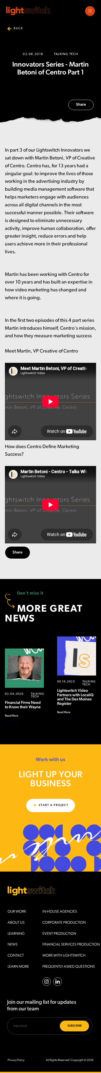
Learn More (18, 967)
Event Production (59, 934)
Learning (16, 934)
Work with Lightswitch (64, 956)
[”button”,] (90, 11)
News (13, 944)
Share (81, 105)
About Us (16, 923)
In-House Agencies (59, 912)
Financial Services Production (71, 944)
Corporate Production (64, 923)
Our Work (17, 912)
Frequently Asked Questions (68, 967)
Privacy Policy (16, 1060)
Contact (16, 956)
